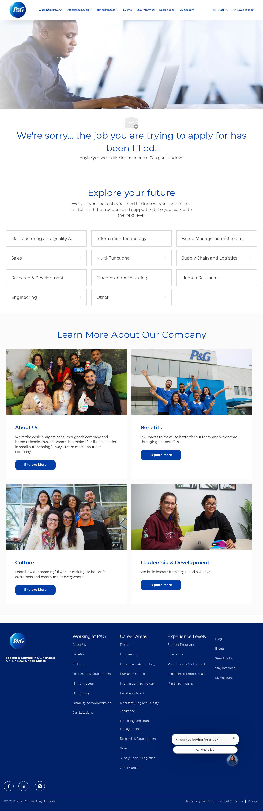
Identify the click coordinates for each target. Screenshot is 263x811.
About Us (79, 645)
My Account (186, 10)
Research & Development (138, 739)
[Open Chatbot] (232, 760)
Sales (123, 748)
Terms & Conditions (231, 801)
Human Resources (133, 674)
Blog (218, 639)
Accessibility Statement (200, 801)
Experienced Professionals (186, 674)
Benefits (78, 654)
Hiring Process (83, 683)
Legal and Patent (132, 693)
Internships (176, 654)
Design (125, 645)
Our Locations (83, 713)
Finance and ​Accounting (137, 664)
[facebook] (9, 786)
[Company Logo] (21, 10)
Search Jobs (166, 10)
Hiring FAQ (81, 693)
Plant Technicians (180, 683)
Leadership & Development (92, 674)
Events (127, 10)
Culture (78, 664)
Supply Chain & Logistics (137, 758)
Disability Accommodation (92, 703)
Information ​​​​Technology (137, 683)
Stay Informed (146, 10)
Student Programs (181, 645)
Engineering (129, 654)
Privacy (252, 801)
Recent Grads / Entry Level (186, 664)
